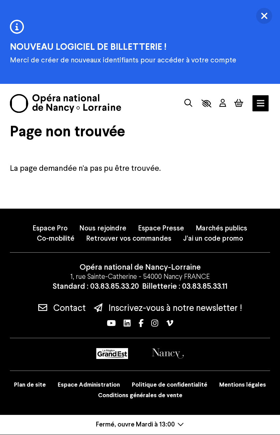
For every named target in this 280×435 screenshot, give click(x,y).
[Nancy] (168, 353)
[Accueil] (65, 103)
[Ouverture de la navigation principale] (260, 103)
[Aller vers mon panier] (238, 102)
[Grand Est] (112, 353)
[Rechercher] (188, 103)
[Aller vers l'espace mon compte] (222, 103)
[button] (206, 103)
